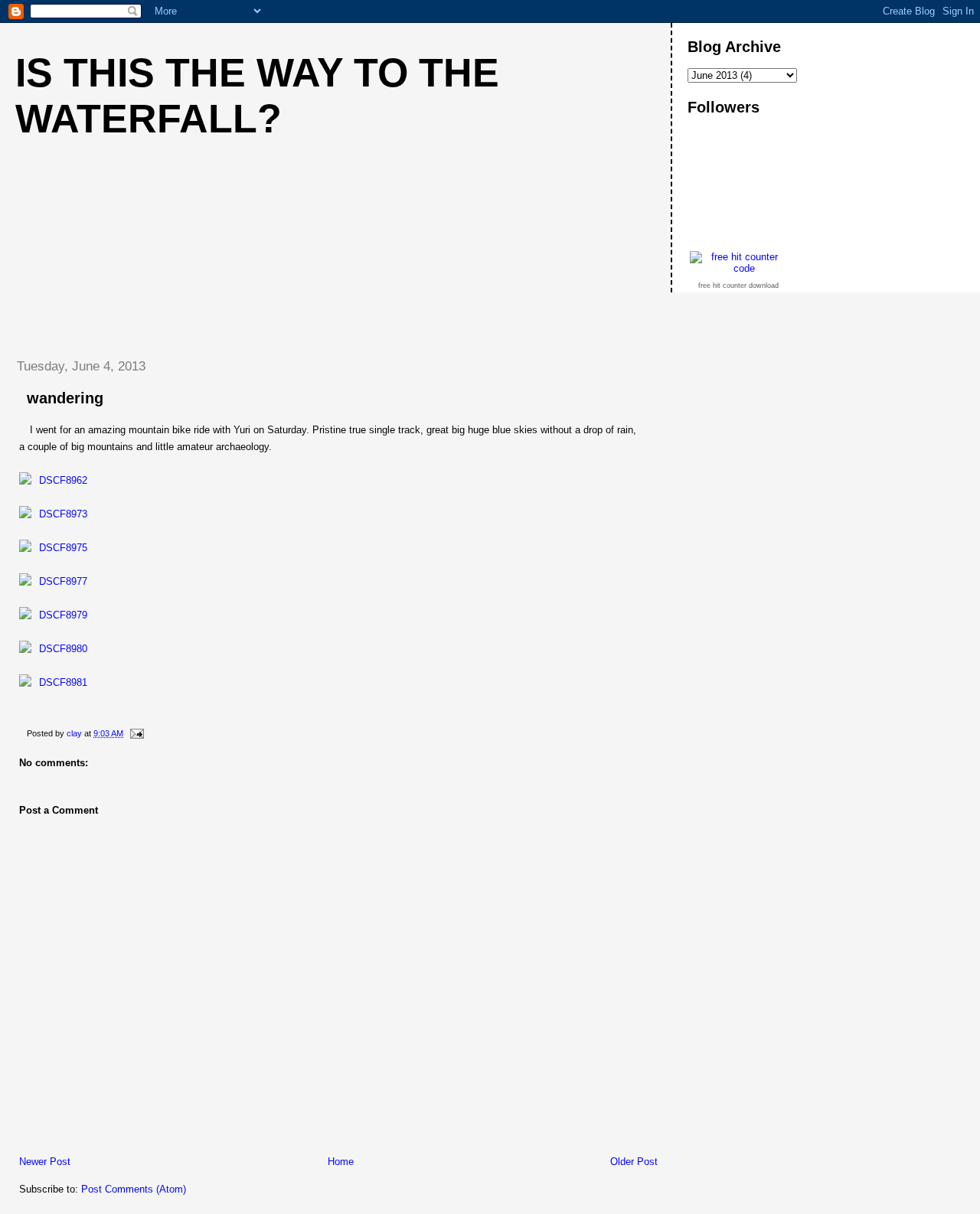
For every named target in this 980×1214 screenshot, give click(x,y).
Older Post (634, 1161)
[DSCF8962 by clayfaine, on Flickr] (53, 480)
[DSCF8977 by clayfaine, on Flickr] (53, 581)
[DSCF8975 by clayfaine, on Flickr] (53, 547)
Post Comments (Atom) (133, 1189)
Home (341, 1161)
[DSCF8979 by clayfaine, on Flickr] (53, 615)
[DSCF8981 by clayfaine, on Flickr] (53, 682)
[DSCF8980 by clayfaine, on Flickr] (53, 648)
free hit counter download (738, 285)
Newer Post (44, 1161)
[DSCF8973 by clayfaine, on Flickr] (53, 514)
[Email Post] (136, 733)
